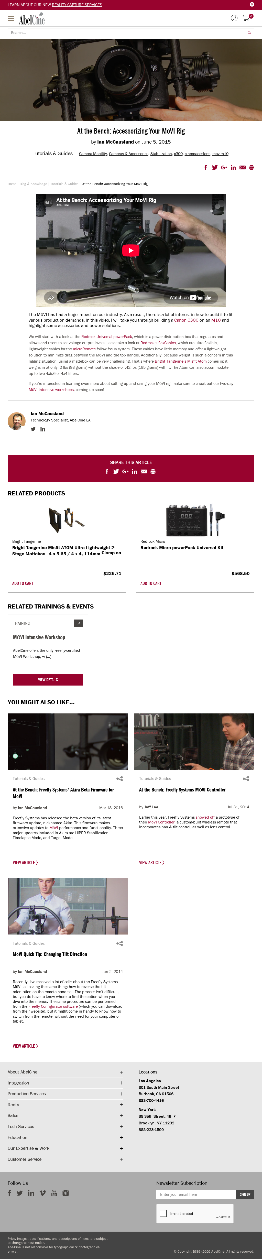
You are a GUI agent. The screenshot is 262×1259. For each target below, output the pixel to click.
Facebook (9, 1193)
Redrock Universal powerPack (106, 337)
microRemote (84, 349)
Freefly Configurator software (53, 1006)
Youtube (54, 1193)
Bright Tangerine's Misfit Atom (181, 361)
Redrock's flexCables (158, 343)
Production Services (27, 1093)
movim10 (220, 153)
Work (44, 1148)
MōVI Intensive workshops (51, 390)
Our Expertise (21, 1148)
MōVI (53, 828)
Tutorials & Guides (64, 184)
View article (24, 862)
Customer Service (24, 1159)
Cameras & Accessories (128, 153)
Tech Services (21, 1126)
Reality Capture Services (77, 5)
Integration (18, 1083)
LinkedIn (42, 429)
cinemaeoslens (197, 153)
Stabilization (161, 153)
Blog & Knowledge (33, 184)
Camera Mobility (93, 153)
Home (12, 184)
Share (119, 778)
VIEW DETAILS (48, 679)
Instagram (65, 1193)
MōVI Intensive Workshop (39, 637)
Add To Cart (22, 583)
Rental (14, 1104)
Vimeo (42, 1193)
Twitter (33, 429)
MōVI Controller (161, 822)
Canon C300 (186, 320)
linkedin (31, 1193)
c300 (178, 153)
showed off (205, 817)
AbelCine (32, 18)
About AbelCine (22, 1072)
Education (17, 1137)
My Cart (251, 16)
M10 (216, 320)
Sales (13, 1115)
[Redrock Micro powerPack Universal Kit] (195, 520)
